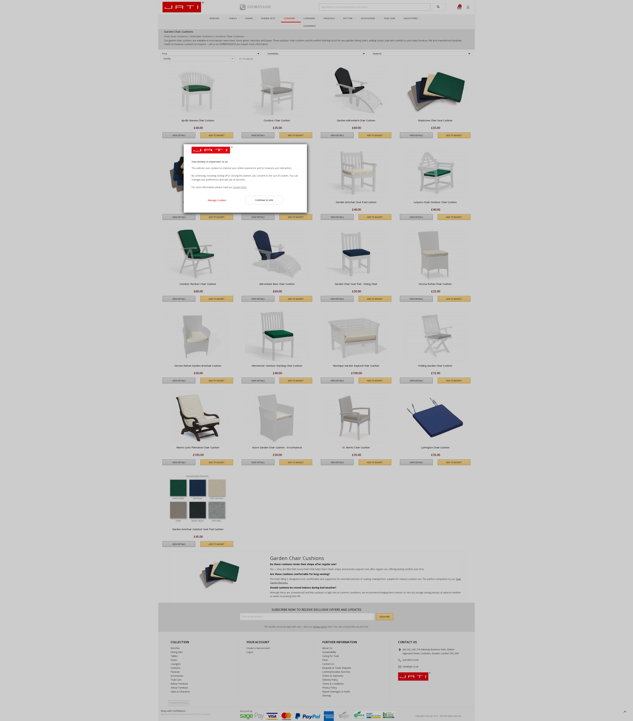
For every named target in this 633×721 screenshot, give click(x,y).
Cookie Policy (240, 187)
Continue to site (264, 200)
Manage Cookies (217, 200)
